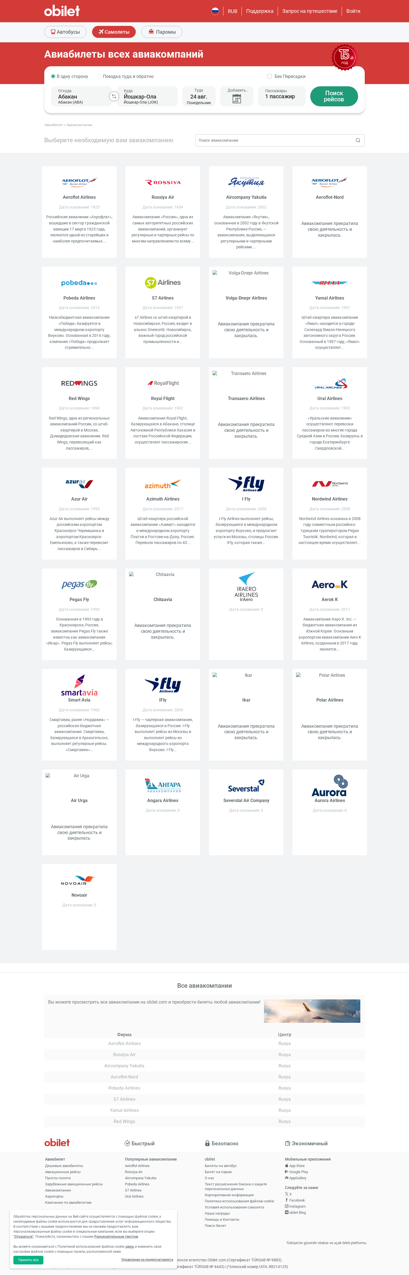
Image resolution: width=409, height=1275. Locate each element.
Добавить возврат (237, 90)
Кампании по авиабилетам (68, 1202)
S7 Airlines (133, 1190)
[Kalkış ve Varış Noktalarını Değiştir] (114, 96)
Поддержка (260, 11)
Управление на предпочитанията (147, 1260)
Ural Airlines (134, 1196)
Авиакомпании (58, 1190)
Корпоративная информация (229, 1195)
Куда (128, 91)
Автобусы (68, 32)
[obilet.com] (75, 15)
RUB (232, 11)
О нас (209, 1178)
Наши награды (217, 1213)
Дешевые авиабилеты (64, 1166)
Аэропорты (54, 1196)
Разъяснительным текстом (116, 1237)
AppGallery (297, 1178)
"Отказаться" (23, 1237)
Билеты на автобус (221, 1166)
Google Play (298, 1172)
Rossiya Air (133, 1172)
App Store (297, 1166)
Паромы (165, 32)
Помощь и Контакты (222, 1219)
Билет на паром (218, 1172)
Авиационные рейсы (63, 1172)
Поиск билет (215, 1225)
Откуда (65, 91)
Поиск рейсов (334, 96)
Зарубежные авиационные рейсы (74, 1184)
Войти (353, 11)
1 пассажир (280, 96)
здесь (129, 1247)
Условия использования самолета (234, 1207)
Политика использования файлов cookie (239, 1201)
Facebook (297, 1200)
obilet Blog (297, 1212)
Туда (198, 90)
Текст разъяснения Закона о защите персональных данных (236, 1186)
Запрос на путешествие (309, 11)
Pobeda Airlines (137, 1184)
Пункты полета (58, 1178)
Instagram (297, 1206)
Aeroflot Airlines (137, 1166)
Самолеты (116, 32)
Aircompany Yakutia (140, 1178)
